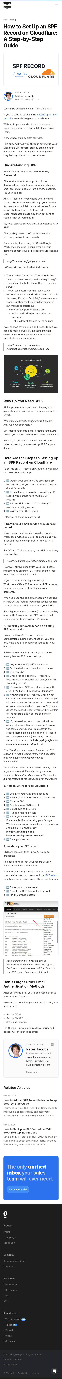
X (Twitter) (8, 1373)
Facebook (22, 1373)
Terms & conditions (12, 1359)
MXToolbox (51, 875)
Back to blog (9, 19)
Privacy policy (10, 1364)
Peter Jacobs (22, 92)
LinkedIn (35, 1373)
